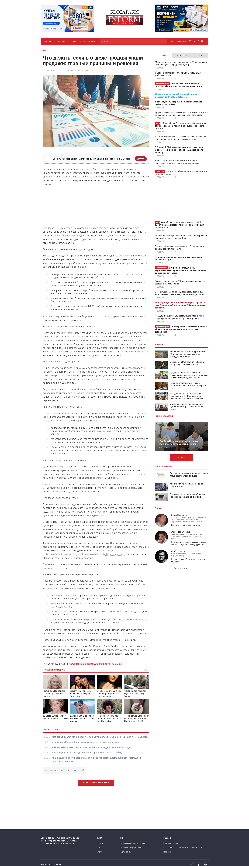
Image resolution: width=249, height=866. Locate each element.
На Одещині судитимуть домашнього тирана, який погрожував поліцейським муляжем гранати (179, 317)
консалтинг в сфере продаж (70, 235)
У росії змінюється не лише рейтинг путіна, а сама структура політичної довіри (187, 406)
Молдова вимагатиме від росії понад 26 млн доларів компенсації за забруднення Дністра (100, 737)
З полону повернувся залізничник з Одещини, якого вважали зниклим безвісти (180, 247)
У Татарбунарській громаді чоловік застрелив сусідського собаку (87, 752)
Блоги (82, 41)
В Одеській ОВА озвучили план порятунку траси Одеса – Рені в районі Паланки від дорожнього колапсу (179, 150)
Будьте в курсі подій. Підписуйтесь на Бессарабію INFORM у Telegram (176, 95)
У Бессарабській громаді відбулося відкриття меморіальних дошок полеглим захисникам (181, 329)
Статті (74, 41)
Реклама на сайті (171, 843)
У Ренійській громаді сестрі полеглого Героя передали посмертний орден (91, 747)
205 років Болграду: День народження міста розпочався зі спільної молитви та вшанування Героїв (180, 270)
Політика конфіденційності (132, 847)
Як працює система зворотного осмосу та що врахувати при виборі (189, 474)
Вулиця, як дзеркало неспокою (185, 525)
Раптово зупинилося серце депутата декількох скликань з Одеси (179, 258)
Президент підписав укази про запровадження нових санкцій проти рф (188, 385)
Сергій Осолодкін (179, 515)
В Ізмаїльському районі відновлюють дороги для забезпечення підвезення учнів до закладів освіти (179, 293)
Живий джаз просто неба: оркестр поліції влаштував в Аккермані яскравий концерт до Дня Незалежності (179, 225)
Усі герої (180, 457)
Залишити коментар (97, 782)
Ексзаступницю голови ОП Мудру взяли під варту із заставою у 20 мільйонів (180, 282)
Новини (100, 843)
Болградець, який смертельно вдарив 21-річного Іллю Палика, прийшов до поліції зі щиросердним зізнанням (180, 305)
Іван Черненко (178, 551)
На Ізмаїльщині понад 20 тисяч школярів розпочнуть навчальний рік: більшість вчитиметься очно (180, 137)
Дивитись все (181, 568)
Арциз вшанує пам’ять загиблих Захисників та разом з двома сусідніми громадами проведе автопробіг (181, 113)
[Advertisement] (96, 207)
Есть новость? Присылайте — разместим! (182, 847)
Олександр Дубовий (180, 532)
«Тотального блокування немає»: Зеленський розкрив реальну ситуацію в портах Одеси (181, 236)
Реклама (91, 41)
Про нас (167, 852)
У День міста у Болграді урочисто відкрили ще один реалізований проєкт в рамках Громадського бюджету (180, 126)
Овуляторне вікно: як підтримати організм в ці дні (95, 663)
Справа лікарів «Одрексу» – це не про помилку (188, 560)
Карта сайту (125, 852)
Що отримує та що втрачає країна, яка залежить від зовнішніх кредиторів (188, 543)
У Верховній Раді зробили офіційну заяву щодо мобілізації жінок (86, 742)
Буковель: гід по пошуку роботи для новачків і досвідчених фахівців (187, 495)
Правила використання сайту (133, 843)
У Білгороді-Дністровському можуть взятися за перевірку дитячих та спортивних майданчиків (178, 161)
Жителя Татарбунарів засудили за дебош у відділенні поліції (181, 172)
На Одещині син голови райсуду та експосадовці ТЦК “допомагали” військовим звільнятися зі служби (186, 396)
